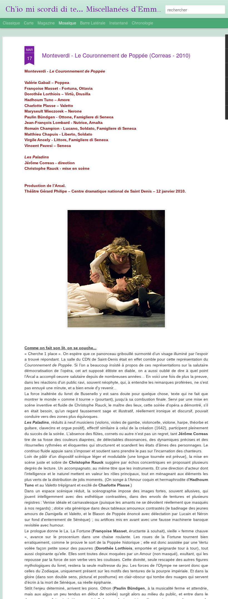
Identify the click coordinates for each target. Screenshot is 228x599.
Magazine (46, 23)
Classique (11, 23)
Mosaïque (67, 23)
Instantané (118, 23)
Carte (29, 23)
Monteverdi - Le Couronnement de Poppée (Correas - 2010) (116, 55)
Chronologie (142, 23)
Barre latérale (92, 23)
